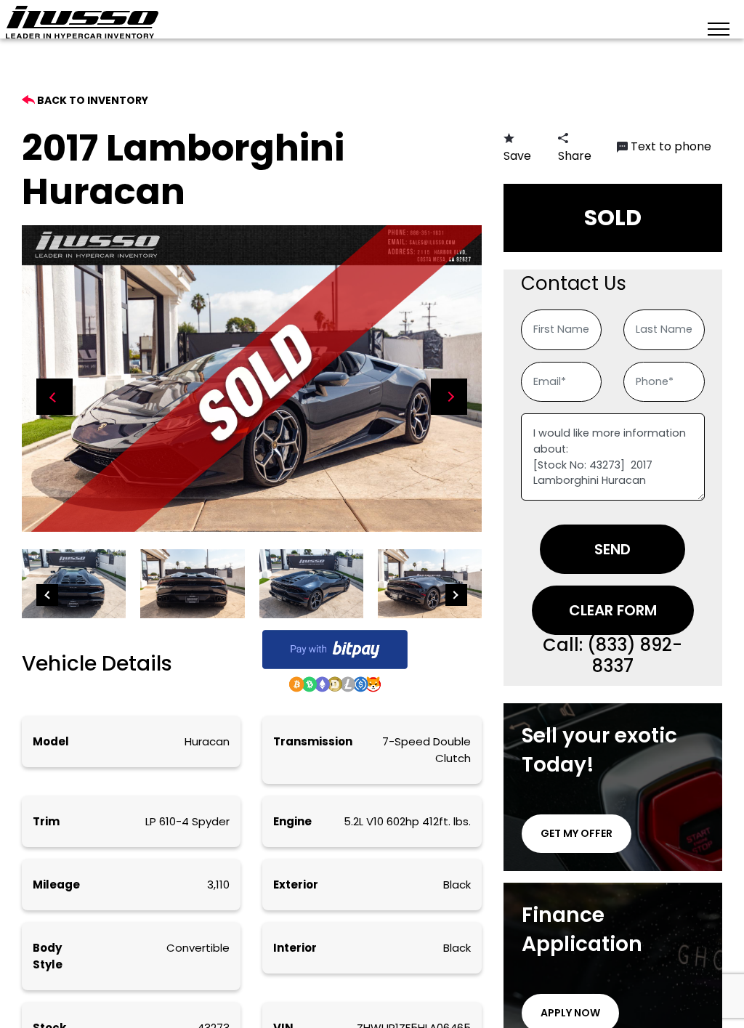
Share (574, 155)
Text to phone (671, 146)
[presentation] (54, 397)
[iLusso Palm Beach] (82, 22)
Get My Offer (576, 833)
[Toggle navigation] (718, 27)
